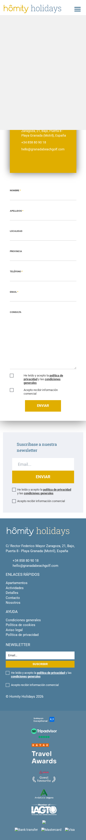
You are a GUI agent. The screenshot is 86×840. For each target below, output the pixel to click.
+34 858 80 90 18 (26, 561)
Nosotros (13, 603)
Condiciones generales (23, 620)
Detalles (12, 593)
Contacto (13, 598)
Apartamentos (17, 583)
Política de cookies (20, 625)
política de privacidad (57, 489)
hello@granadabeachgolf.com (35, 566)
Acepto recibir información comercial (41, 391)
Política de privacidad (22, 635)
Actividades (15, 588)
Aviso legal (14, 630)
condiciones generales (38, 493)
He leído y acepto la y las (43, 379)
